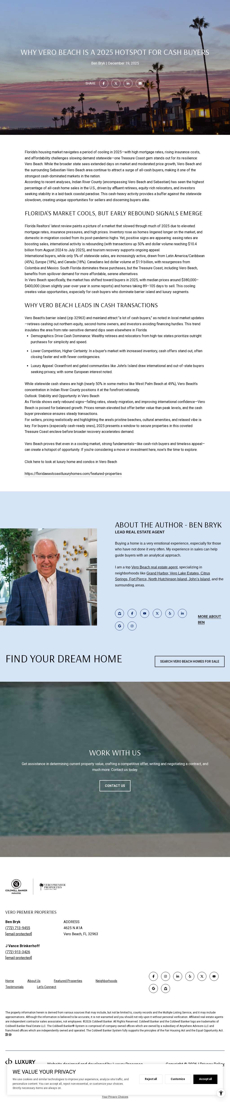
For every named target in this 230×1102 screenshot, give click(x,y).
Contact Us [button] (115, 786)
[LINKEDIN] (182, 613)
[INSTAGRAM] (132, 625)
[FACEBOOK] (132, 613)
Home (9, 981)
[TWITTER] (157, 613)
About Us (33, 981)
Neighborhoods (106, 981)
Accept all (205, 1079)
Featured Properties (68, 981)
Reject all (151, 1079)
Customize (178, 1079)
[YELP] (169, 613)
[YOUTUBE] (144, 613)
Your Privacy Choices (115, 1096)
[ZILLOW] (119, 613)
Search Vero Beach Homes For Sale (189, 661)
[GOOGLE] (119, 625)
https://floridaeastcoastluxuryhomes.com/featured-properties (73, 474)
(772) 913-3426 (17, 952)
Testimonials (14, 987)
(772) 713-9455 (17, 928)
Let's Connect (46, 987)
